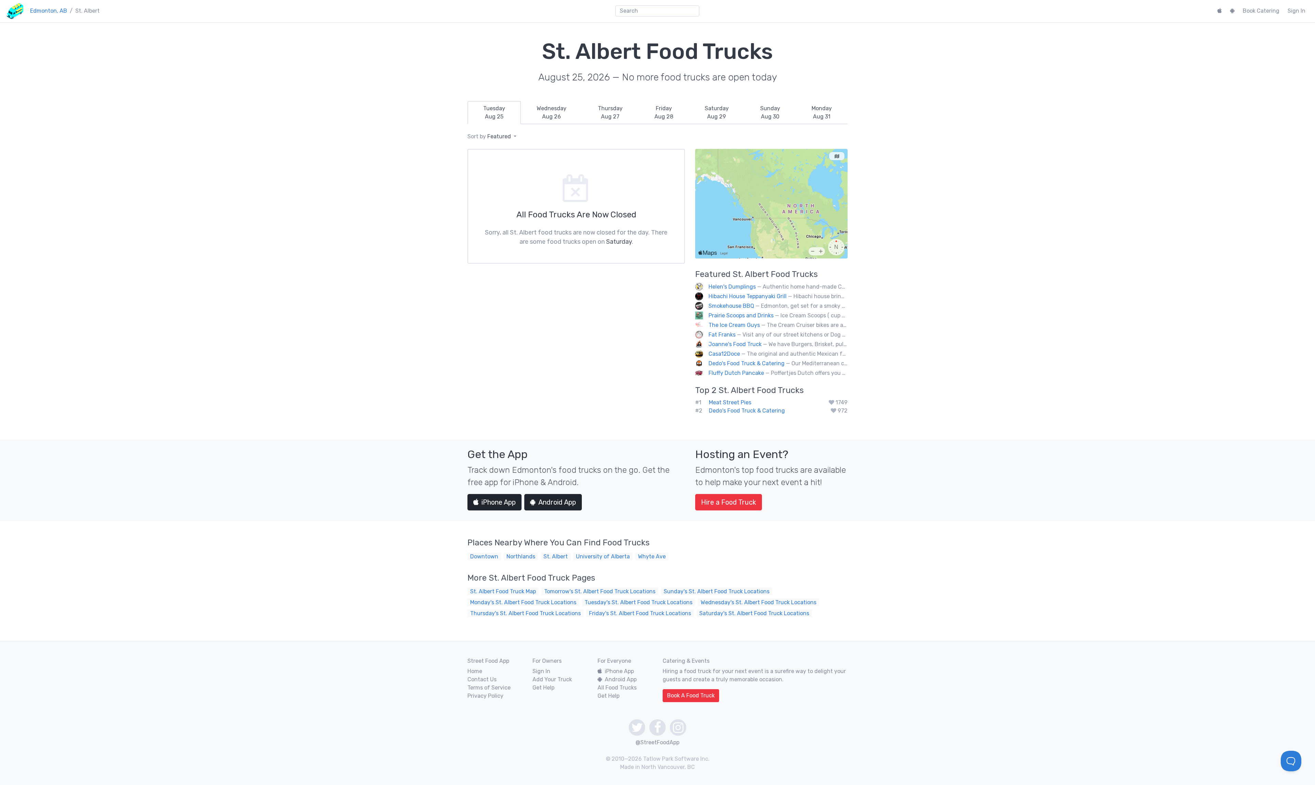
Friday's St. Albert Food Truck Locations (640, 613)
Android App (557, 502)
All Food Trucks (617, 687)
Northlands (520, 556)
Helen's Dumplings (732, 286)
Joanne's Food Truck (735, 344)
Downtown (484, 556)
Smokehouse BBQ (731, 306)
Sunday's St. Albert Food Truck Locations (716, 591)
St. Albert (555, 556)
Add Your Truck (552, 679)
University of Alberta (603, 556)
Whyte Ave (652, 556)
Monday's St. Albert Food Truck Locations (523, 602)
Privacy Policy (485, 696)
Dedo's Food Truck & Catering (747, 363)
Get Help (543, 687)
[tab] (494, 112)
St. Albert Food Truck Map (503, 591)
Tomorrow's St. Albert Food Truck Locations (599, 591)
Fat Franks (722, 334)
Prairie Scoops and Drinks (741, 315)
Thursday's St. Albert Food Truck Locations (525, 613)
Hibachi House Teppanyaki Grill (748, 296)
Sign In (1296, 11)
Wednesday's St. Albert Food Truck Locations (758, 602)
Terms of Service (489, 687)
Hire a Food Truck (728, 502)
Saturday (619, 241)
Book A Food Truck (691, 695)
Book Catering (1261, 11)
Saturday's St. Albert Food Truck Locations (754, 613)
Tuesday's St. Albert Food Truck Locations (638, 602)
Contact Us (482, 679)
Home (474, 671)
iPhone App (498, 502)
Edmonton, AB (48, 11)
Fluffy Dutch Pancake (736, 373)
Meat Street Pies (730, 402)
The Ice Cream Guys (734, 325)
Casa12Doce (724, 354)
